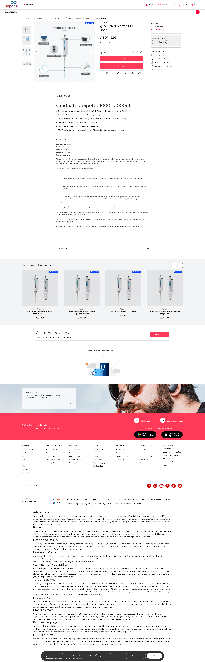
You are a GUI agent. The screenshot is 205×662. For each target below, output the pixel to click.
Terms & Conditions (114, 504)
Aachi (24, 463)
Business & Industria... (38, 18)
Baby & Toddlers (52, 450)
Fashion (96, 456)
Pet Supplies (98, 466)
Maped (25, 456)
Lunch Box (143, 453)
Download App (130, 499)
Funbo (25, 469)
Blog (109, 499)
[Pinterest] (167, 486)
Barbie (25, 453)
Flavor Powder (75, 456)
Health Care (168, 465)
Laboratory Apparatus (172, 452)
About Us (71, 499)
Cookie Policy (99, 504)
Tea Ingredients (75, 450)
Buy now (121, 66)
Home (24, 18)
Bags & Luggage (99, 463)
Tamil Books (97, 459)
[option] (64, 51)
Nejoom (160, 26)
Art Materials (121, 453)
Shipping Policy (86, 504)
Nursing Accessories (171, 455)
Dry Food (73, 453)
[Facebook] (149, 486)
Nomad (25, 459)
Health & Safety (169, 459)
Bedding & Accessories (172, 462)
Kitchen (142, 450)
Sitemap (127, 504)
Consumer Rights (146, 499)
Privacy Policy (72, 504)
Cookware (143, 459)
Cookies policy (78, 658)
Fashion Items (98, 450)
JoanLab (104, 22)
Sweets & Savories (76, 459)
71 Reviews (159, 30)
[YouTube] (180, 486)
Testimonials (138, 504)
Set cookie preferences (135, 656)
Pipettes (88, 18)
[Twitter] (173, 486)
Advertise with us (83, 499)
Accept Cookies (154, 656)
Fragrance (97, 453)
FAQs (167, 499)
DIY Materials (121, 459)
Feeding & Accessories (55, 463)
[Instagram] (155, 486)
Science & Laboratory (57, 18)
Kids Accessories (52, 453)
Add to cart (121, 59)
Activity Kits (50, 456)
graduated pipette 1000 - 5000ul (123, 311)
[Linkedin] (161, 486)
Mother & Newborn (54, 459)
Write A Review (159, 335)
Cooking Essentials (76, 463)
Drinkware (143, 463)
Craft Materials (122, 456)
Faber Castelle (28, 450)
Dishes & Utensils (146, 456)
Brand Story (118, 499)
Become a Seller (99, 499)
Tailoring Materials (123, 450)
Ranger (25, 473)
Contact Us (158, 499)
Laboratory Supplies (74, 18)
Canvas (119, 463)
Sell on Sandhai (159, 42)
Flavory (25, 466)
